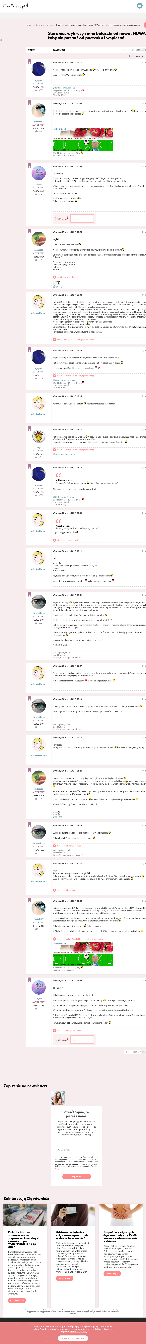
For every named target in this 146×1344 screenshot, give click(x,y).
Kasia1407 (38, 121)
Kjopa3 (38, 80)
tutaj (57, 1168)
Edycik (39, 184)
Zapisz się (76, 1176)
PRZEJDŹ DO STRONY (73, 1338)
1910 (138, 50)
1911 (142, 50)
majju (38, 447)
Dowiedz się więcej (78, 1331)
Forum (28, 25)
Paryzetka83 (39, 613)
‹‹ (124, 50)
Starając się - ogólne (44, 25)
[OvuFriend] (15, 8)
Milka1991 (38, 250)
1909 (133, 50)
